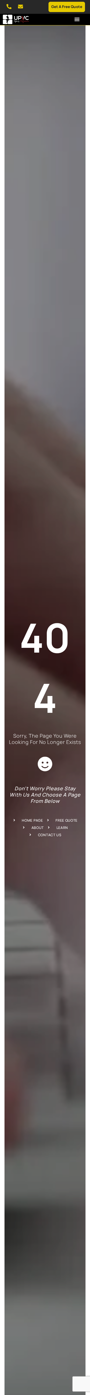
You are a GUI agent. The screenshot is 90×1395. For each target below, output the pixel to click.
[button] (77, 19)
